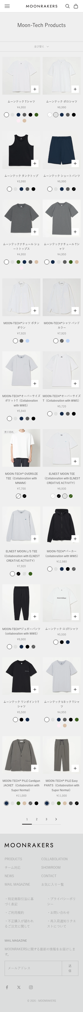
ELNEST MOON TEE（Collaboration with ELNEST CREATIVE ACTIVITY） (61, 478)
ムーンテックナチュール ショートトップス (21, 246)
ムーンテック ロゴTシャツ (61, 628)
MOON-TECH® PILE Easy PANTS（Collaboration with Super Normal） (61, 785)
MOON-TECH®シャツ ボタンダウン (21, 325)
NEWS (9, 876)
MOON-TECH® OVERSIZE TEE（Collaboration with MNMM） (21, 478)
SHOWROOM (51, 867)
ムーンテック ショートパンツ (61, 175)
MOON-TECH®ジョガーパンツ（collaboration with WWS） (21, 631)
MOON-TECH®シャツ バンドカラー (62, 325)
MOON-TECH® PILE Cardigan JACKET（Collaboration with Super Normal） (21, 785)
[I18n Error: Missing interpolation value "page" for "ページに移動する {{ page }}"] (56, 819)
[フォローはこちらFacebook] (7, 987)
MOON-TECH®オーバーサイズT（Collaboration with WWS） (62, 398)
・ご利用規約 (14, 912)
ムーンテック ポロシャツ (61, 101)
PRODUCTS (13, 859)
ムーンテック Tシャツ (21, 101)
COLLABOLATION (54, 859)
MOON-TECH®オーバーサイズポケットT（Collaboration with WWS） (21, 401)
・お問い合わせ (58, 912)
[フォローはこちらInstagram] (31, 987)
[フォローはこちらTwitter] (19, 987)
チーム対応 (13, 867)
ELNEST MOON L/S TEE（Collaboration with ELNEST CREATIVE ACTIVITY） (21, 556)
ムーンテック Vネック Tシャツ (62, 704)
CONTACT (48, 876)
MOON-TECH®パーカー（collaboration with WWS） (62, 553)
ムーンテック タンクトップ (21, 175)
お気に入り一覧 (52, 884)
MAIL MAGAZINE (17, 884)
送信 (70, 968)
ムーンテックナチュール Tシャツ (62, 246)
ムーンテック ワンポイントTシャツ (21, 704)
